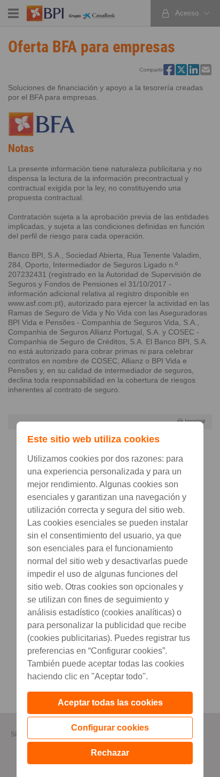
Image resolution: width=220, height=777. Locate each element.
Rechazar (110, 752)
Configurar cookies (110, 727)
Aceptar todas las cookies (110, 702)
